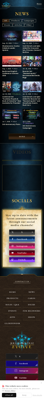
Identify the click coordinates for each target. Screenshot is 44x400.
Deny (24, 395)
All (5, 20)
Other (29, 25)
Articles (18, 25)
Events (7, 25)
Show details (37, 395)
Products (15, 20)
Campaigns (29, 20)
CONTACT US (22, 282)
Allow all (9, 395)
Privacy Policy (10, 391)
